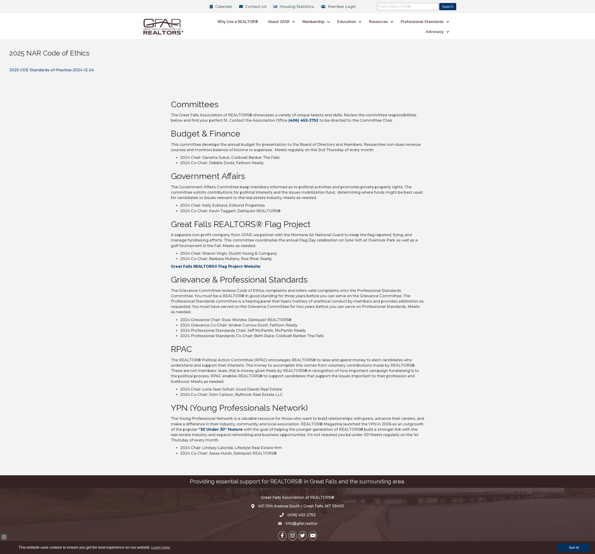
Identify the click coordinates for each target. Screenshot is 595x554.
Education (346, 22)
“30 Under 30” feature (220, 429)
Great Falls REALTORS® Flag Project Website (216, 266)
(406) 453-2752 (303, 120)
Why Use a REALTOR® (237, 22)
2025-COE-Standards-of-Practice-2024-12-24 (51, 70)
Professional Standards (422, 22)
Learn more (160, 547)
